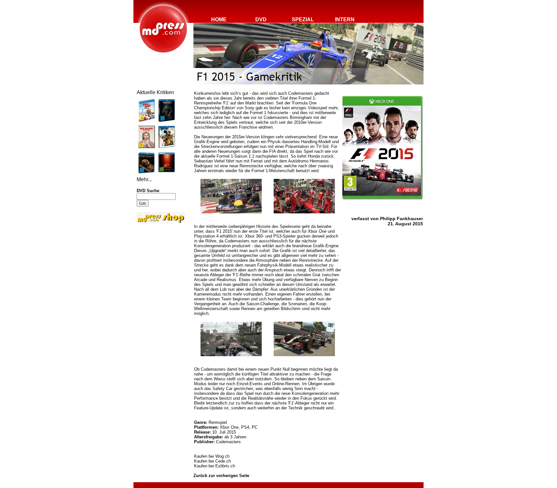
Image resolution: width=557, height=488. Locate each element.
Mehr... (144, 179)
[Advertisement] (156, 268)
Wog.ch (222, 456)
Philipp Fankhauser (401, 218)
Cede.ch (223, 461)
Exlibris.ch (225, 466)
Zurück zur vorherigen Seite (221, 475)
